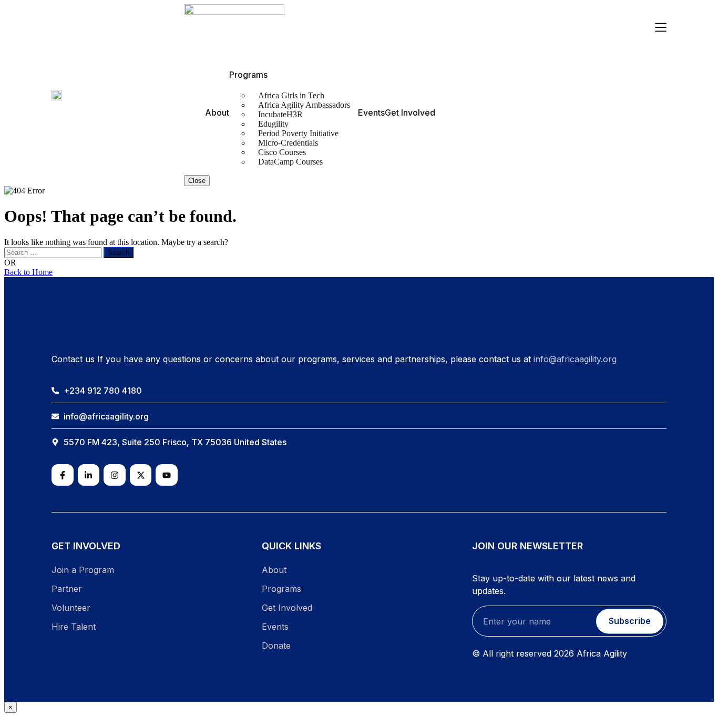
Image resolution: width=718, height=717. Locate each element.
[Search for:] (54, 252)
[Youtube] (167, 475)
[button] (660, 28)
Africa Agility (602, 653)
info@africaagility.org (575, 359)
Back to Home (28, 272)
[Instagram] (115, 475)
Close (197, 181)
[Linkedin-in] (89, 475)
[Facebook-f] (63, 475)
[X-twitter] (141, 475)
